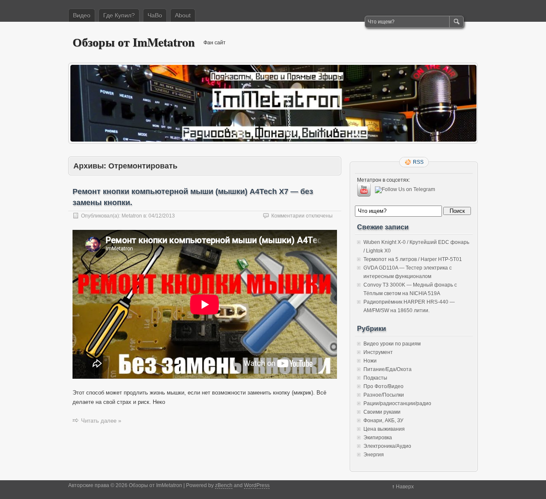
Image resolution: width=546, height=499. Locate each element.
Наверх (405, 487)
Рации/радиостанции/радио (397, 403)
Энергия (373, 455)
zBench (223, 485)
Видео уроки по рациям (392, 344)
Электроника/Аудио (387, 446)
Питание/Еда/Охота (387, 369)
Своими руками (382, 412)
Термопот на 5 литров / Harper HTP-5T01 (412, 259)
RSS (418, 162)
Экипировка (377, 438)
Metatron (132, 216)
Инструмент (378, 352)
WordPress (257, 485)
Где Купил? (119, 15)
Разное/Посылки (383, 395)
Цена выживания (384, 429)
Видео (81, 15)
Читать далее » (101, 421)
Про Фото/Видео (383, 386)
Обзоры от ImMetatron (134, 42)
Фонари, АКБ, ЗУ (383, 421)
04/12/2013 (161, 216)
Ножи (370, 361)
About (183, 15)
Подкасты (375, 378)
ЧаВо (155, 15)
